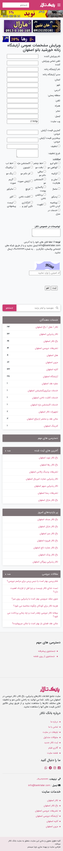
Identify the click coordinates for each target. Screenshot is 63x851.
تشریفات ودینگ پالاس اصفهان (43, 472)
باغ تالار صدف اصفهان (47, 519)
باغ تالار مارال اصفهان (48, 500)
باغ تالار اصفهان (32, 341)
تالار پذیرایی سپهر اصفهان (46, 486)
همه (9, 450)
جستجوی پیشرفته (46, 651)
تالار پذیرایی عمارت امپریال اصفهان (42, 479)
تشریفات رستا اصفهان (48, 493)
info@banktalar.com (39, 785)
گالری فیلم (53, 748)
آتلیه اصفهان (32, 369)
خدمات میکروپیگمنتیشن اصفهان (32, 390)
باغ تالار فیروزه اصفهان (47, 540)
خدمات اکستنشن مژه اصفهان (32, 405)
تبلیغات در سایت (50, 732)
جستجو (9, 308)
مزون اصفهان (32, 362)
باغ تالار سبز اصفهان (49, 533)
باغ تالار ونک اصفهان (48, 555)
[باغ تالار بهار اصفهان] (31, 13)
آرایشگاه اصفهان (32, 376)
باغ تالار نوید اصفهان (48, 458)
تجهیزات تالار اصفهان (32, 412)
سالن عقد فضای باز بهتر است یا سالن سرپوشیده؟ (35, 623)
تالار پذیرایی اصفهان (32, 334)
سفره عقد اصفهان (32, 383)
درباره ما (54, 722)
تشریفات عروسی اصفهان (32, 348)
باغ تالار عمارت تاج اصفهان (45, 548)
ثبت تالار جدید (51, 742)
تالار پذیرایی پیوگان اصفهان (45, 562)
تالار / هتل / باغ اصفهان (32, 327)
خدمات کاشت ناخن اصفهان (32, 398)
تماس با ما (53, 727)
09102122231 (42, 779)
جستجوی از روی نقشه (44, 656)
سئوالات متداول (51, 737)
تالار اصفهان (52, 800)
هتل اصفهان (32, 355)
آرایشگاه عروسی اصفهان (47, 816)
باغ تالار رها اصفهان (49, 465)
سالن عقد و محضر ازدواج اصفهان (32, 419)
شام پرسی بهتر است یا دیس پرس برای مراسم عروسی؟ (32, 581)
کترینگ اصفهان (32, 426)
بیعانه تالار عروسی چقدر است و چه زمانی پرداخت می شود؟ (32, 614)
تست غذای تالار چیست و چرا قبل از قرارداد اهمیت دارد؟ (34, 590)
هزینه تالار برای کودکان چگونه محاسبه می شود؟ (35, 606)
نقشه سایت (52, 753)
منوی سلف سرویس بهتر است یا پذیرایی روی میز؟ (35, 599)
